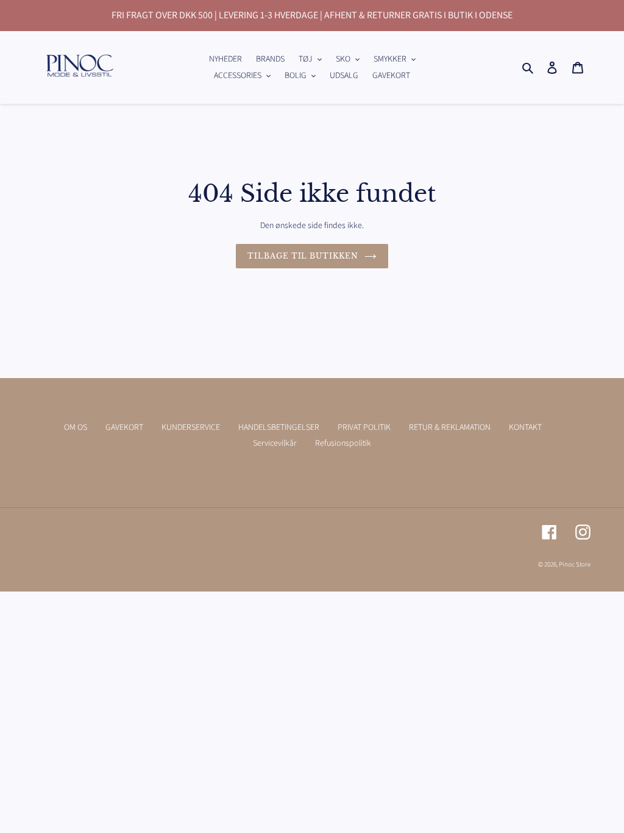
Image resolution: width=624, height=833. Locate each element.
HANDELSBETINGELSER (278, 426)
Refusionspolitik (343, 442)
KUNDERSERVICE (190, 426)
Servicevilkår (275, 442)
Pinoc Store (574, 564)
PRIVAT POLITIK (364, 426)
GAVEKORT (124, 426)
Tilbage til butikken (302, 255)
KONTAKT (525, 426)
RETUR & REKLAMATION (450, 426)
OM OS (75, 426)
